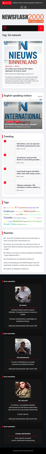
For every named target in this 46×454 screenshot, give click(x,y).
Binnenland (8, 66)
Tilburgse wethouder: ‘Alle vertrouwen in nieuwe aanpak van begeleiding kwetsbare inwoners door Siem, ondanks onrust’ (28, 188)
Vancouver (30, 211)
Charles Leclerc (19, 211)
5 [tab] (33, 101)
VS (38, 208)
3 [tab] (30, 101)
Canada (8, 217)
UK (5, 208)
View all (40, 96)
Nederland (17, 221)
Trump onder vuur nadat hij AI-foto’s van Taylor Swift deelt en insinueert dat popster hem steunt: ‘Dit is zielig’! (23, 246)
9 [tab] (39, 101)
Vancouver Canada (35, 214)
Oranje (10, 221)
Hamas (28, 224)
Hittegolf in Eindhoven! (26, 259)
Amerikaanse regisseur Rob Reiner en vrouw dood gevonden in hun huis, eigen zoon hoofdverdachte (29, 161)
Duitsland (25, 214)
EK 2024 (12, 208)
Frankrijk (25, 221)
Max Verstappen (35, 221)
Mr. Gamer (21, 162)
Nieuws (17, 66)
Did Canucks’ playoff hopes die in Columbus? (21, 124)
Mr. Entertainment (11, 74)
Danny (6, 221)
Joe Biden (12, 214)
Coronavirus (23, 207)
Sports (18, 121)
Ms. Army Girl (22, 149)
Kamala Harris (21, 224)
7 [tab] (36, 101)
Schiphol (38, 218)
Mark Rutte (32, 208)
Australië (19, 218)
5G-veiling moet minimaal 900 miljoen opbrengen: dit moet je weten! (19, 70)
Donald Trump (10, 224)
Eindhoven (9, 211)
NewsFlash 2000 (31, 218)
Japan (17, 214)
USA (21, 214)
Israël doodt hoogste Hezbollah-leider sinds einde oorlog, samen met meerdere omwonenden (28, 173)
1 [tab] (27, 101)
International (10, 121)
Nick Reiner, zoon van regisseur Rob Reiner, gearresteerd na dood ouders (28, 146)
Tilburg (24, 218)
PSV (7, 208)
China (14, 218)
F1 (16, 207)
